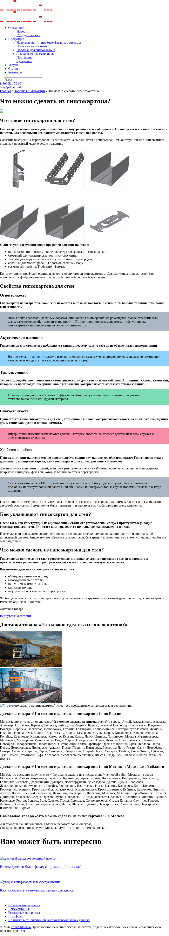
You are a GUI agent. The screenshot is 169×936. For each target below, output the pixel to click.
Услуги (13, 65)
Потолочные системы (31, 46)
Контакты (15, 72)
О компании (17, 27)
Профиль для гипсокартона (35, 50)
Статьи (13, 68)
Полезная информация (24, 905)
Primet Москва (21, 927)
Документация (18, 909)
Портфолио (24, 57)
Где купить (24, 61)
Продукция (16, 39)
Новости (22, 31)
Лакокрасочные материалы (35, 53)
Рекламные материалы (24, 912)
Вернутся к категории (15, 616)
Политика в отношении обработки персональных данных (49, 920)
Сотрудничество (28, 35)
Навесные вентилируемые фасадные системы (48, 42)
